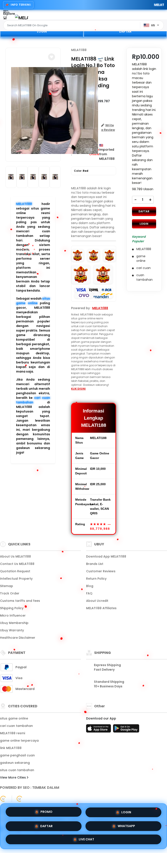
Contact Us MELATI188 (17, 564)
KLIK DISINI (78, 389)
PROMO (46, 811)
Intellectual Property (16, 578)
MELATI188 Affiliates (101, 608)
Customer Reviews (100, 571)
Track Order (9, 593)
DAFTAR (125, 31)
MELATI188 (24, 204)
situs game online (33, 300)
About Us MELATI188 (15, 556)
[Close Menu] (5, 18)
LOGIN (42, 31)
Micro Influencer (13, 615)
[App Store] (99, 729)
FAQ (89, 593)
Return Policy (96, 578)
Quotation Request (15, 571)
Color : (81, 171)
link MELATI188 (11, 748)
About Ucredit (97, 601)
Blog (89, 586)
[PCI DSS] (3, 798)
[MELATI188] (21, 17)
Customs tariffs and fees (20, 601)
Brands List (94, 564)
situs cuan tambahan (17, 770)
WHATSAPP (126, 825)
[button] (51, 56)
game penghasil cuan (17, 755)
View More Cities (13, 777)
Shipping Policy (11, 608)
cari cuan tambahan (33, 400)
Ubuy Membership (14, 623)
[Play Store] (126, 729)
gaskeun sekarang (15, 763)
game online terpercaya (19, 740)
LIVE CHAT (86, 839)
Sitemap (6, 586)
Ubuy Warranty (12, 630)
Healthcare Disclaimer (17, 637)
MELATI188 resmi (12, 733)
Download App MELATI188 (106, 556)
